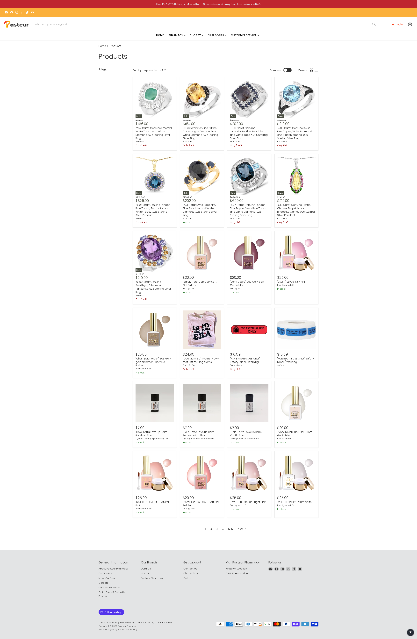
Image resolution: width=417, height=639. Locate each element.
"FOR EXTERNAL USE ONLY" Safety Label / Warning (245, 360)
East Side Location (237, 573)
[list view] (316, 70)
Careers (103, 582)
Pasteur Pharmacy (152, 578)
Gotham (146, 573)
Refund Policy (165, 622)
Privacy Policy (127, 622)
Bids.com (140, 141)
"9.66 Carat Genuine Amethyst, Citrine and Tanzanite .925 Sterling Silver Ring (153, 287)
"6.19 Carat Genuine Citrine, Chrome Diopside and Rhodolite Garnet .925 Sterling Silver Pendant (296, 210)
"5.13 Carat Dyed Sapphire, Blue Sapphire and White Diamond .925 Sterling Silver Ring (200, 210)
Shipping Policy (146, 622)
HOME (160, 35)
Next (241, 529)
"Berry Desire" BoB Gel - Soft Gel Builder (247, 283)
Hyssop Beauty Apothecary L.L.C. (152, 438)
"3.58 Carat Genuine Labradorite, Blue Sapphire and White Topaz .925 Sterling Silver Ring (249, 133)
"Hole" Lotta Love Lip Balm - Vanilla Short (247, 433)
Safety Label (236, 365)
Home (102, 46)
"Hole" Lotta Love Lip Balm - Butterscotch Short (199, 433)
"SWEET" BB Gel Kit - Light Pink (248, 502)
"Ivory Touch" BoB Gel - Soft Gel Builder (294, 433)
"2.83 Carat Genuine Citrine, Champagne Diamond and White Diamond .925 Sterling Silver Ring (200, 133)
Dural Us (146, 568)
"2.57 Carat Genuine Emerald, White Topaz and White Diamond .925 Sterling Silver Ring (154, 133)
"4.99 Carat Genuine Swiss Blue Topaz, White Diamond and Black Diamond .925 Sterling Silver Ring (294, 133)
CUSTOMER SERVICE (244, 35)
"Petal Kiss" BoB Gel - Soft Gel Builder (201, 503)
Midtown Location (236, 568)
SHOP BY (195, 35)
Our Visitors (105, 573)
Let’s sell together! (109, 587)
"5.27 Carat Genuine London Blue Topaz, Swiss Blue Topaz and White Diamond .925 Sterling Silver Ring (248, 210)
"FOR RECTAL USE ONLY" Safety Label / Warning (295, 360)
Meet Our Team (108, 578)
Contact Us (190, 568)
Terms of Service (108, 622)
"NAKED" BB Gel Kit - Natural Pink (152, 503)
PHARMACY (176, 35)
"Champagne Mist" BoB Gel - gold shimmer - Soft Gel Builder (153, 362)
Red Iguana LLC (191, 288)
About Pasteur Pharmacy (113, 568)
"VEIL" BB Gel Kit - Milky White (294, 502)
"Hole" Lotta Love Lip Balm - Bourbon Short (152, 433)
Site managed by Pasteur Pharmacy (118, 629)
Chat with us (190, 573)
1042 (230, 529)
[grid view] (311, 70)
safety (280, 365)
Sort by (137, 70)
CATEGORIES (216, 35)
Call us (187, 578)
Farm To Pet (189, 365)
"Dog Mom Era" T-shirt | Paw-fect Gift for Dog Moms (201, 360)
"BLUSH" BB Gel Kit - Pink (291, 282)
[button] (397, 24)
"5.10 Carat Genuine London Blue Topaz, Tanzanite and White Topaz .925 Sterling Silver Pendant (153, 210)
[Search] (374, 24)
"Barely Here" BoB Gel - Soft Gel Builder (199, 283)
